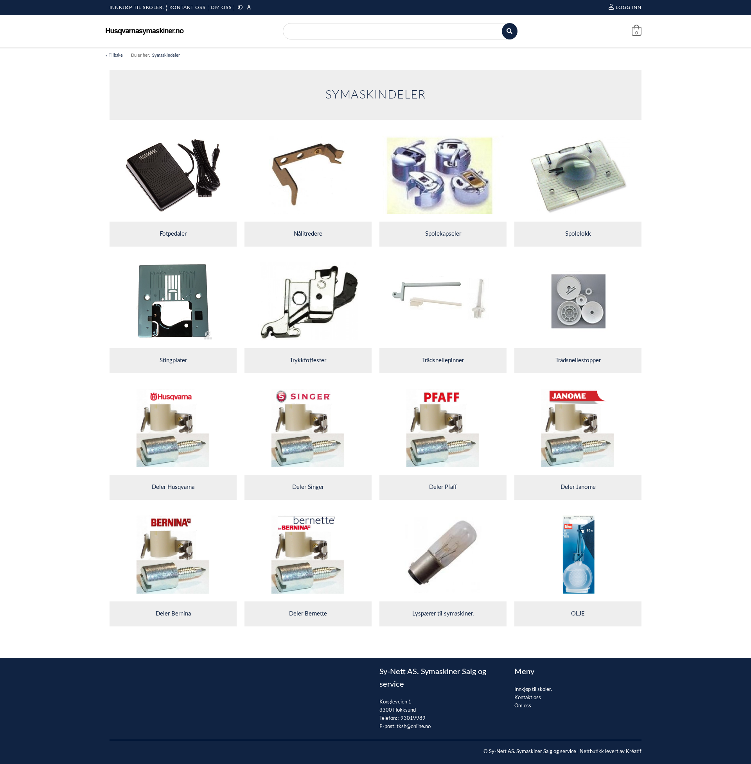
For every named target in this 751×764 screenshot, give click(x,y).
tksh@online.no (414, 726)
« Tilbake (114, 55)
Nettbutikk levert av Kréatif (610, 751)
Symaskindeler (166, 55)
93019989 (413, 718)
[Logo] (145, 31)
